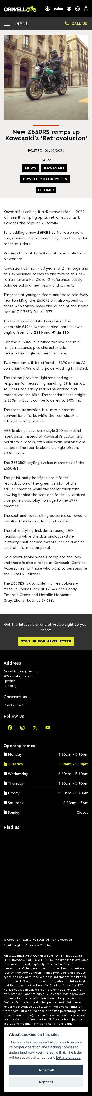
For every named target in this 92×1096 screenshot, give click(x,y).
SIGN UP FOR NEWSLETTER (46, 641)
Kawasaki (54, 168)
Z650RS (43, 232)
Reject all (46, 1082)
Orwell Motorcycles (45, 179)
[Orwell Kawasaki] (47, 8)
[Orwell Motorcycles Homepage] (20, 9)
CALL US (79, 23)
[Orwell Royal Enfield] (86, 8)
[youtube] (48, 727)
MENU (21, 23)
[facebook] (10, 727)
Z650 (38, 332)
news (30, 168)
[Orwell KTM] (58, 8)
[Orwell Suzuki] (69, 8)
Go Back (46, 190)
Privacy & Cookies (38, 945)
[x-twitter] (35, 727)
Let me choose (68, 1057)
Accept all (46, 1070)
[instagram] (22, 727)
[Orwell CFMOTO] (77, 8)
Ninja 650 (60, 332)
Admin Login (12, 945)
